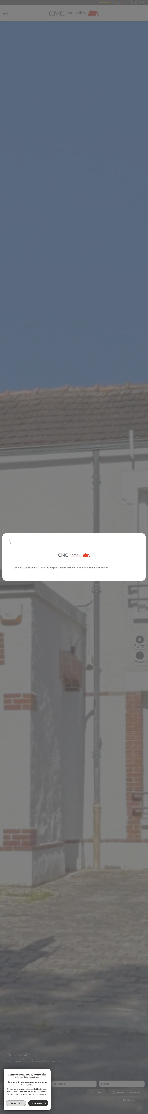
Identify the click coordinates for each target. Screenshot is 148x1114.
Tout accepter (38, 1103)
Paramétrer (16, 1103)
